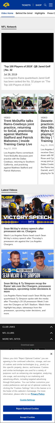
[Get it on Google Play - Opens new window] (37, 346)
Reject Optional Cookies (27, 408)
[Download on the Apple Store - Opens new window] (16, 344)
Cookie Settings (27, 400)
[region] (27, 386)
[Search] (45, 5)
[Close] (51, 354)
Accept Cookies (27, 417)
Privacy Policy (13, 394)
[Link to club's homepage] (6, 3)
